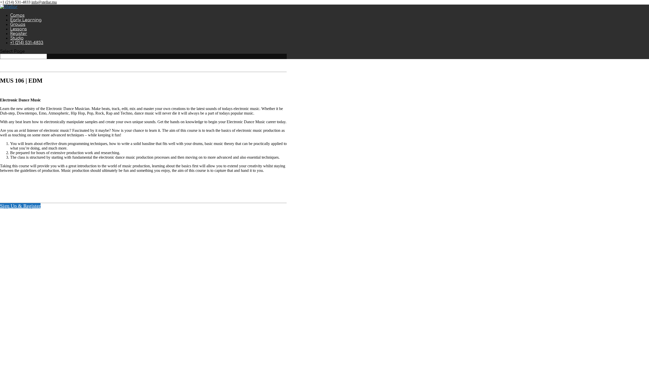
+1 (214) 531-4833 (26, 43)
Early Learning (26, 20)
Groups (17, 24)
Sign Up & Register (20, 206)
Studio (17, 38)
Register (18, 33)
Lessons (18, 29)
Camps (17, 15)
